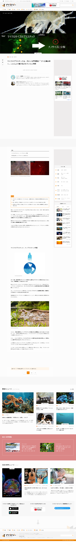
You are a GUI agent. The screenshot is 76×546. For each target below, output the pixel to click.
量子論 (65, 194)
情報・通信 (65, 190)
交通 (61, 190)
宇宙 (61, 185)
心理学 (62, 174)
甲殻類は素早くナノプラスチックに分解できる (19, 155)
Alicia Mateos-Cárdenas (26, 176)
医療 (61, 173)
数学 (67, 194)
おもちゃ (68, 198)
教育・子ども (63, 177)
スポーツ (64, 173)
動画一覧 (69, 99)
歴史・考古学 (63, 181)
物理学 (62, 194)
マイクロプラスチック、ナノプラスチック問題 (19, 153)
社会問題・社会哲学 (64, 178)
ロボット (67, 189)
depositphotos (19, 275)
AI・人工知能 (63, 189)
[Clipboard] (3, 64)
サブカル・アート (63, 198)
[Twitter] (3, 60)
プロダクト (62, 199)
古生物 (67, 181)
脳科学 (68, 173)
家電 (68, 190)
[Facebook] (3, 62)
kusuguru (20, 536)
